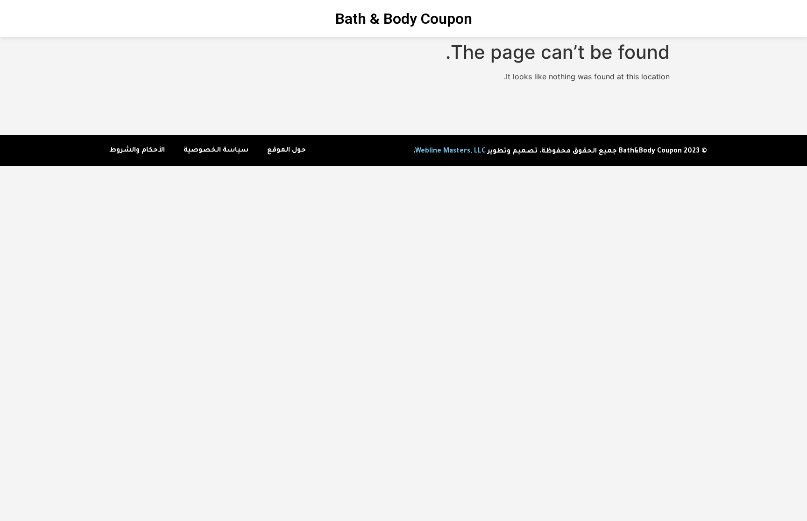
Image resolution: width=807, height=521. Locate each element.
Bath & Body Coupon (403, 19)
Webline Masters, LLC (450, 151)
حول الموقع (286, 150)
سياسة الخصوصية (216, 150)
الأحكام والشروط (137, 150)
